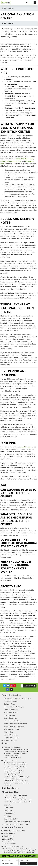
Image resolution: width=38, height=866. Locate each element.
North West (7, 753)
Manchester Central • (10, 777)
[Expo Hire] (6, 2)
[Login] (26, 2)
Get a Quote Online (11, 710)
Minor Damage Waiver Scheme (16, 724)
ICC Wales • (20, 773)
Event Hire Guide (10, 712)
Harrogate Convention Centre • (14, 771)
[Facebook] (8, 685)
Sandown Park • (24, 783)
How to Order (9, 715)
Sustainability (9, 813)
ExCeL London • (21, 767)
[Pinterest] (14, 685)
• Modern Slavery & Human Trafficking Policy (18, 802)
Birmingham (18, 749)
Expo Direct (8, 808)
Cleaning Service (10, 701)
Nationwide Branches (12, 747)
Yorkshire (17, 755)
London (26, 749)
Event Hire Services (11, 695)
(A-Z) (19, 757)
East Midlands (22, 751)
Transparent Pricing (11, 729)
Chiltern (6, 751)
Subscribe (29, 686)
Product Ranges (10, 740)
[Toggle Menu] (34, 2)
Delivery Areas (9, 704)
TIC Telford (7, 785)
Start (28, 863)
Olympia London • (22, 781)
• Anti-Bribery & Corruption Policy (15, 798)
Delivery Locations (10, 757)
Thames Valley (8, 755)
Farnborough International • (13, 769)
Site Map (7, 816)
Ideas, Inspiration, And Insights (16, 824)
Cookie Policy (9, 836)
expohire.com (26, 447)
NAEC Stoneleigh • (24, 777)
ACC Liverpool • (9, 763)
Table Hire (29, 159)
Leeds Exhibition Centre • (12, 775)
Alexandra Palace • (21, 763)
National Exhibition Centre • (13, 779)
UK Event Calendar (11, 788)
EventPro (7, 805)
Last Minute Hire (10, 718)
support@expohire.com (13, 846)
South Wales (22, 753)
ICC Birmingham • (10, 773)
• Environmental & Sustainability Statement (18, 800)
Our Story (8, 810)
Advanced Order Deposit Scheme (17, 698)
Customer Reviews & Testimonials (17, 822)
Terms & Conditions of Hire (14, 830)
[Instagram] (11, 685)
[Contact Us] (30, 2)
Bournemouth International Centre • (15, 765)
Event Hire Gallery (11, 819)
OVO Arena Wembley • (11, 783)
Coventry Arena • (9, 767)
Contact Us (7, 839)
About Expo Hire (10, 792)
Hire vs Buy (8, 732)
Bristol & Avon (8, 749)
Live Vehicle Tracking (12, 721)
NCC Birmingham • (10, 781)
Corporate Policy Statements (15, 795)
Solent (15, 753)
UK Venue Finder (11, 761)
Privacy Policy (9, 833)
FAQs (6, 743)
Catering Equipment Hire (10, 161)
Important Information (13, 827)
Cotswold (13, 751)
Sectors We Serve (11, 735)
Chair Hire (20, 159)
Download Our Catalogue (14, 707)
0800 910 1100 (10, 844)
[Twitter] (4, 685)
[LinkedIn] (7, 689)
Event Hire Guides (11, 738)
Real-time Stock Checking (14, 726)
